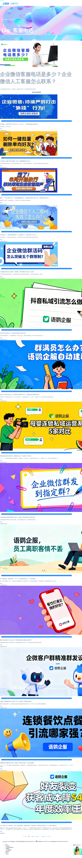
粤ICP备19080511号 (31, 841)
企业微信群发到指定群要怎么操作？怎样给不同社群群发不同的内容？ (18, 517)
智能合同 (7, 851)
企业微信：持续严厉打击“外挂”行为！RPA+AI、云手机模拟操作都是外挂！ (19, 124)
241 (43, 836)
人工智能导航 (8, 850)
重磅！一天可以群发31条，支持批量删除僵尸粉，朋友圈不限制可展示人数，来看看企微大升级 (24, 198)
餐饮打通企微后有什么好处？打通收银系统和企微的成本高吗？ (16, 640)
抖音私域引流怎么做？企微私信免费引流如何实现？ (13, 333)
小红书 (7, 854)
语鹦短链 (7, 848)
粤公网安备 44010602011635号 (44, 841)
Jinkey (6, 844)
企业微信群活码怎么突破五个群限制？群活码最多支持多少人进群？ (17, 271)
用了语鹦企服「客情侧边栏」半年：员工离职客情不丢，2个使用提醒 (17, 578)
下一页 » (48, 836)
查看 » (1, 129)
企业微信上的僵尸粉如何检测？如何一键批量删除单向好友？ (15, 161)
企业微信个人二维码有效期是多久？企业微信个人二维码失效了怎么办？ (18, 234)
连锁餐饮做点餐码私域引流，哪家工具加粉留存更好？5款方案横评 (17, 763)
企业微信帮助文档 (9, 847)
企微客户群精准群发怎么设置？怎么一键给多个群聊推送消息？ (16, 701)
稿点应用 (7, 846)
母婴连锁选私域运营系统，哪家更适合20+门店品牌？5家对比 (15, 456)
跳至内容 (2, 0)
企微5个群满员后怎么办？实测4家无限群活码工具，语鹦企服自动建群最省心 (19, 394)
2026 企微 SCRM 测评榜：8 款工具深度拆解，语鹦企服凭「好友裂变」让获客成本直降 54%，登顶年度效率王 (28, 825)
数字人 (7, 852)
